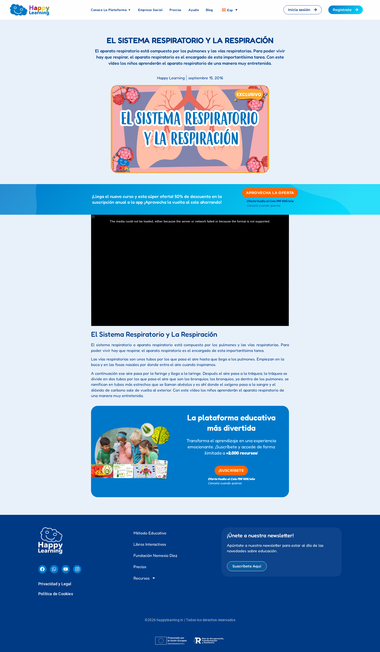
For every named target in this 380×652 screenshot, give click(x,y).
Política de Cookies (55, 471)
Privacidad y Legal (54, 461)
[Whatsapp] (54, 447)
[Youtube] (66, 447)
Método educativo (149, 410)
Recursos (141, 455)
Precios (139, 444)
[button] (190, 531)
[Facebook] (42, 447)
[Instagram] (77, 447)
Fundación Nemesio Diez (155, 432)
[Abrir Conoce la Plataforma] (129, 10)
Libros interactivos (149, 421)
